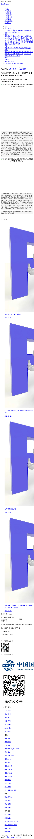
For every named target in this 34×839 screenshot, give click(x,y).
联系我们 (8, 23)
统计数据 (8, 714)
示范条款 (8, 11)
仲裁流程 (8, 13)
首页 (6, 26)
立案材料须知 (9, 755)
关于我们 (8, 28)
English (6, 4)
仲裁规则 (8, 9)
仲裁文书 (8, 759)
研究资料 (8, 783)
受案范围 (8, 721)
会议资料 (8, 814)
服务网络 (8, 717)
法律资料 (8, 832)
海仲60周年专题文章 (11, 821)
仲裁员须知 (8, 776)
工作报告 (8, 710)
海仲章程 (8, 724)
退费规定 (8, 752)
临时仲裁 (8, 780)
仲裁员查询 (8, 15)
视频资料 (8, 828)
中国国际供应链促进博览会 (14, 63)
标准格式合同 (9, 61)
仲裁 (6, 34)
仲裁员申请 (8, 21)
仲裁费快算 (8, 17)
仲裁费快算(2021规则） (12, 749)
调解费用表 (8, 797)
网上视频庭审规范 (11, 790)
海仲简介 (8, 731)
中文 (2, 4)
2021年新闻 (22, 69)
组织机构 (8, 728)
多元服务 (8, 59)
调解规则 (8, 804)
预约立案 (8, 19)
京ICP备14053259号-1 (14, 837)
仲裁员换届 (8, 773)
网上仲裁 (8, 787)
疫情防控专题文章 (11, 825)
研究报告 (8, 818)
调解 (6, 46)
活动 (6, 58)
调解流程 (8, 807)
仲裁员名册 (8, 766)
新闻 (6, 50)
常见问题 (8, 762)
